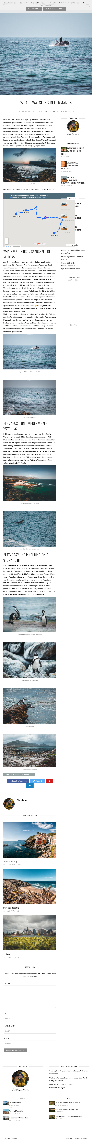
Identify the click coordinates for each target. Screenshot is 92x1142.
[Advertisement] (73, 345)
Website (6, 1038)
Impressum (69, 1138)
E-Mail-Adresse (9, 1026)
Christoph (53, 1071)
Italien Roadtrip (10, 861)
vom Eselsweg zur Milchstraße (66, 1109)
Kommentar (8, 983)
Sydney (6, 954)
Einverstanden (34, 9)
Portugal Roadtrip (11, 908)
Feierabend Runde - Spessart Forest (68, 1116)
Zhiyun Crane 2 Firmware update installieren (70, 165)
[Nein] (89, 6)
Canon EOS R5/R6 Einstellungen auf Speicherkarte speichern (70, 266)
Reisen (45, 111)
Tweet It (39, 781)
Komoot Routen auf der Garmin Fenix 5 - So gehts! (72, 151)
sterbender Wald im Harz (18, 1118)
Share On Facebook (18, 781)
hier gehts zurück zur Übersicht (19, 774)
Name (6, 1013)
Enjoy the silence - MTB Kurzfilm (67, 1102)
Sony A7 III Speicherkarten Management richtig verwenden (73, 180)
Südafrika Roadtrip (62, 111)
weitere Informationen (55, 9)
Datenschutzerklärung (81, 1138)
